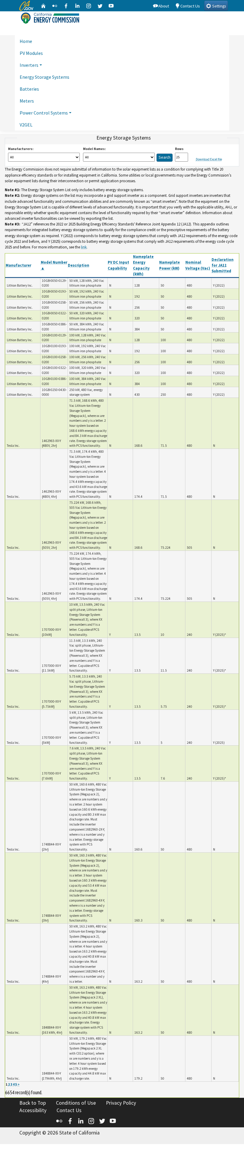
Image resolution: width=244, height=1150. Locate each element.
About (163, 6)
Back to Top (32, 1103)
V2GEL (26, 125)
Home (26, 41)
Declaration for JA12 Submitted (223, 265)
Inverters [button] (29, 65)
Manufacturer (18, 265)
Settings (218, 6)
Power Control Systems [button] (44, 113)
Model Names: (94, 149)
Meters (27, 101)
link (84, 247)
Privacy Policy (121, 1103)
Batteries (29, 89)
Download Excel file (209, 159)
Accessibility (32, 1110)
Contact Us (190, 6)
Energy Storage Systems (44, 77)
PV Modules (31, 53)
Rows (179, 149)
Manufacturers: (20, 149)
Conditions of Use (76, 1103)
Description (78, 265)
